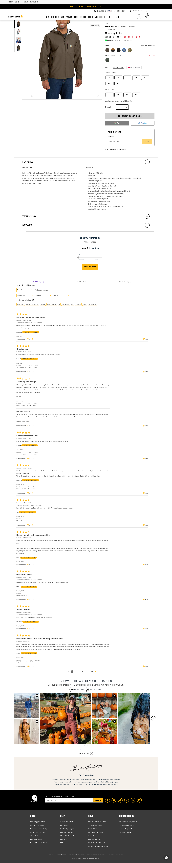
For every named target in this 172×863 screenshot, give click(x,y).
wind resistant (51, 304)
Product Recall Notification (39, 843)
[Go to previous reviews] (69, 671)
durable (78, 304)
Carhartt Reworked (14, 2)
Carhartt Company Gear (31, 2)
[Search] (139, 16)
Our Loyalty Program (67, 829)
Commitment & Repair (38, 832)
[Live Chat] (147, 11)
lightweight (65, 304)
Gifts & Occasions (94, 839)
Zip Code (111, 137)
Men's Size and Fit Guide (97, 843)
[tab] (38, 281)
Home (106, 23)
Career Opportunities (37, 822)
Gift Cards (63, 839)
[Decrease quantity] (118, 107)
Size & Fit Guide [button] (118, 67)
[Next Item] (106, 6)
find (147, 141)
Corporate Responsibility (38, 829)
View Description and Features (115, 149)
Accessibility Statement (76, 854)
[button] (62, 60)
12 (92, 671)
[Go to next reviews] (95, 671)
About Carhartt (35, 836)
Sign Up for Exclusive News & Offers (59, 796)
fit (59, 304)
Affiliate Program (36, 839)
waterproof (20, 304)
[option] (18, 24)
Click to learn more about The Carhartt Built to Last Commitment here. (94, 784)
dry (72, 304)
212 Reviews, (122, 26)
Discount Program (66, 832)
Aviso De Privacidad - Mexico (96, 854)
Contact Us (64, 825)
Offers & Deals (93, 836)
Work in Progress (125, 829)
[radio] (107, 50)
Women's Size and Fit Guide (98, 846)
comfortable (92, 304)
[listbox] (18, 59)
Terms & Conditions (95, 825)
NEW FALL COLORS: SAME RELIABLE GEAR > (86, 6)
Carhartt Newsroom (37, 825)
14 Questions (131, 26)
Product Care (93, 829)
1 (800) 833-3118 (66, 822)
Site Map (51, 854)
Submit (98, 800)
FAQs (62, 843)
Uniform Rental (124, 832)
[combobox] (25, 290)
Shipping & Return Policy (97, 822)
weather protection (32, 304)
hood (84, 304)
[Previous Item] (65, 6)
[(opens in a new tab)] (107, 800)
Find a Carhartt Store (95, 832)
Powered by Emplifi (86, 749)
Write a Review (90, 267)
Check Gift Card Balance (68, 836)
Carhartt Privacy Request (115, 854)
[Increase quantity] (127, 107)
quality (43, 304)
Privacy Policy (61, 854)
